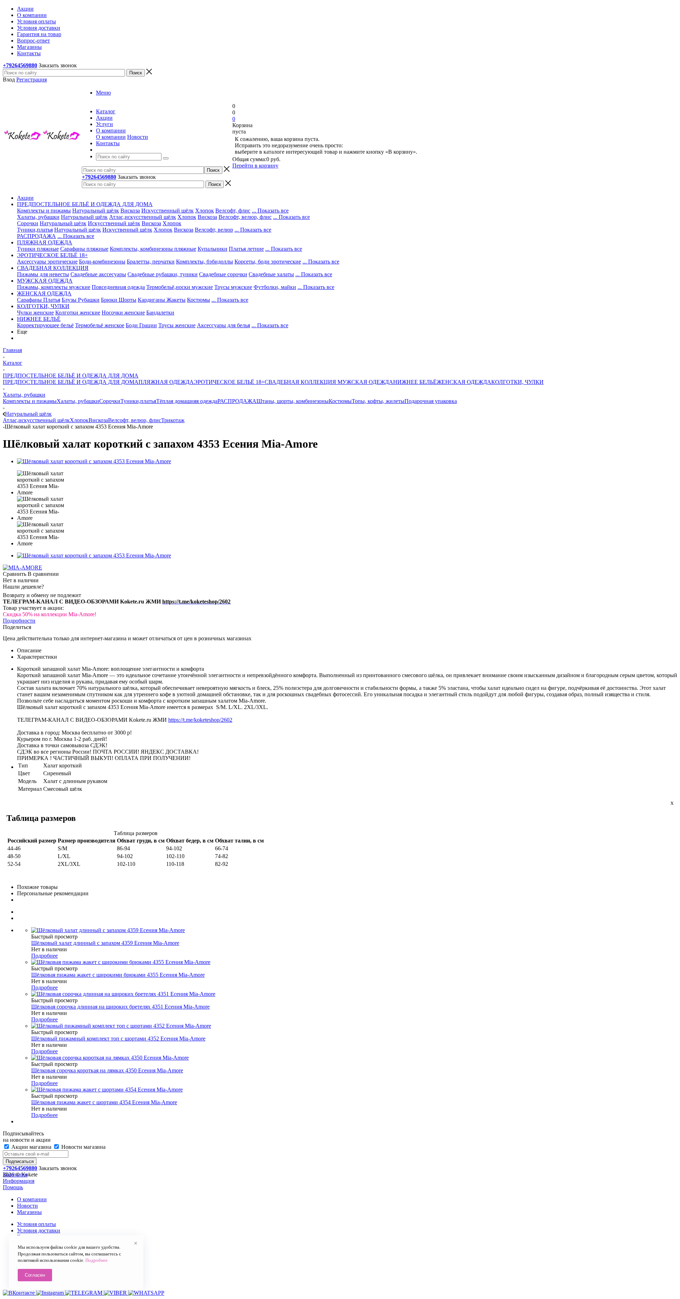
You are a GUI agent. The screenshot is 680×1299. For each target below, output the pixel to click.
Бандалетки (160, 313)
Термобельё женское (99, 325)
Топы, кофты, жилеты (378, 401)
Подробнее (44, 956)
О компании (111, 137)
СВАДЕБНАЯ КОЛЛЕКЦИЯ (300, 382)
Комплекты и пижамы (44, 211)
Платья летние (246, 249)
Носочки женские (123, 313)
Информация (18, 1181)
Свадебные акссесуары (98, 274)
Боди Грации (141, 325)
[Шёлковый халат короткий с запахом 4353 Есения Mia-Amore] (94, 461)
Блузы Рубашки (81, 300)
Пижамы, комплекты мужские (53, 287)
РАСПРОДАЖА (36, 236)
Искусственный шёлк (167, 211)
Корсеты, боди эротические (267, 262)
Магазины (29, 1212)
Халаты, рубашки (38, 217)
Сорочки (27, 223)
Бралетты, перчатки (151, 262)
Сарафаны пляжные (84, 249)
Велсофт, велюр (214, 230)
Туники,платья (35, 230)
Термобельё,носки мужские (179, 287)
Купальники (212, 249)
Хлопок (204, 211)
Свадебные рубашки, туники (163, 274)
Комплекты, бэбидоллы (204, 262)
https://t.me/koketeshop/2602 (200, 720)
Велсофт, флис (232, 211)
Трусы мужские (233, 287)
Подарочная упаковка (430, 401)
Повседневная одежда (118, 287)
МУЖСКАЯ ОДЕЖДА (364, 382)
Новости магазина (83, 1147)
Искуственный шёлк (127, 230)
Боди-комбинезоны (102, 262)
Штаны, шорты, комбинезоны (292, 401)
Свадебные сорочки (223, 274)
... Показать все (270, 211)
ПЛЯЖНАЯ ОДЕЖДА (166, 382)
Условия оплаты (36, 1224)
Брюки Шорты (118, 300)
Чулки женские (35, 313)
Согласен (35, 1275)
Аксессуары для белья (223, 325)
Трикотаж (173, 420)
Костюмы (198, 300)
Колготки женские (77, 313)
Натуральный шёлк (95, 211)
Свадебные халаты (271, 274)
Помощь (13, 1187)
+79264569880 (20, 65)
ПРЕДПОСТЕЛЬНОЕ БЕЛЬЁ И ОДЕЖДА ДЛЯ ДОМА (70, 382)
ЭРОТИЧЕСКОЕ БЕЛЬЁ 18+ (229, 382)
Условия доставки (38, 1230)
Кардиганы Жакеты (162, 300)
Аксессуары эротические (47, 262)
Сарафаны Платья (38, 300)
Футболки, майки (275, 287)
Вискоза (130, 211)
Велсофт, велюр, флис (245, 217)
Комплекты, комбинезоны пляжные (153, 249)
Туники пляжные (38, 249)
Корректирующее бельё (45, 325)
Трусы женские (177, 325)
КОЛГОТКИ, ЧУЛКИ (517, 382)
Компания (15, 1175)
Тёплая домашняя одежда (186, 401)
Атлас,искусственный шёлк (142, 217)
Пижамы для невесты (43, 274)
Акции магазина (31, 1147)
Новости (137, 137)
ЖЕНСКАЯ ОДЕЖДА (464, 382)
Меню (103, 93)
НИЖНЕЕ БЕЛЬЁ (415, 382)
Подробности (19, 621)
